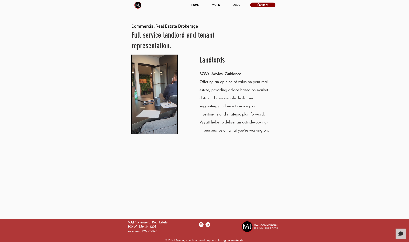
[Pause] (135, 130)
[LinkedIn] (207, 224)
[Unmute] (141, 130)
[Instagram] (201, 224)
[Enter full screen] (173, 130)
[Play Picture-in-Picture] (168, 130)
